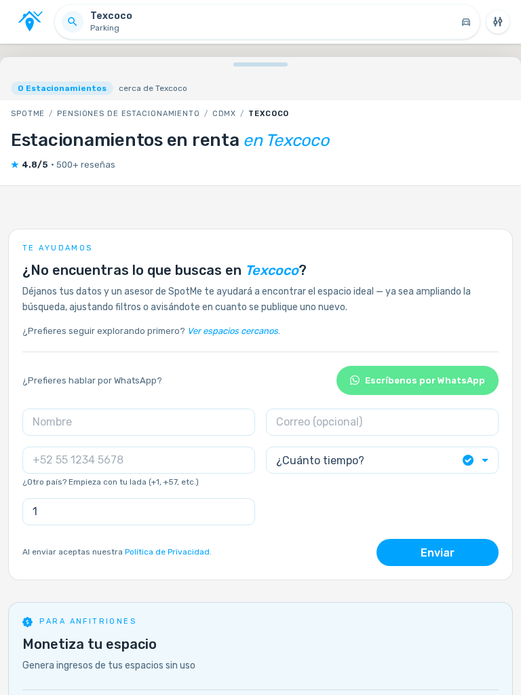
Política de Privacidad (167, 552)
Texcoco (268, 113)
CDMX (224, 113)
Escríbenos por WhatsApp (425, 380)
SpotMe (28, 113)
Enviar (438, 552)
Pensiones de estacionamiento (128, 113)
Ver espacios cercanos (232, 331)
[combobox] (382, 460)
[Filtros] (498, 22)
